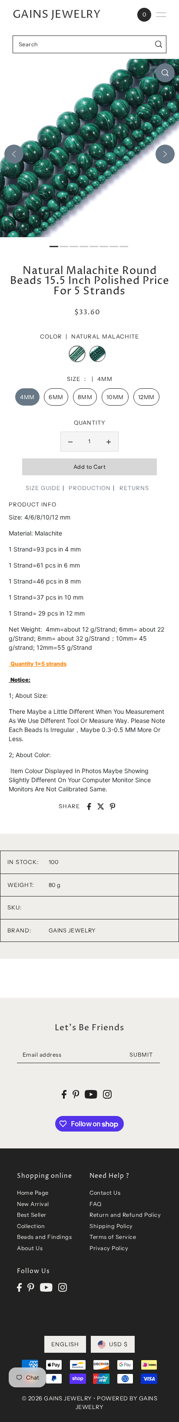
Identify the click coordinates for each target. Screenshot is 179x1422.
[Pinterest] (30, 1287)
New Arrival (33, 1204)
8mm (85, 396)
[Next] (165, 154)
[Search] (158, 44)
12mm (146, 396)
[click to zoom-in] (165, 72)
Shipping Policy (111, 1226)
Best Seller (31, 1215)
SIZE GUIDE (43, 487)
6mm (56, 396)
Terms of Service (113, 1237)
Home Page (33, 1193)
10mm (115, 396)
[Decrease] (70, 441)
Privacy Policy (109, 1248)
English (65, 1344)
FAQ (96, 1204)
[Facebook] (19, 1287)
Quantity (90, 422)
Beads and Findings (44, 1237)
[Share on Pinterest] (112, 806)
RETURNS (134, 487)
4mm (27, 396)
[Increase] (108, 441)
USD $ (118, 1344)
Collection (31, 1226)
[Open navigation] (161, 15)
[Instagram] (62, 1287)
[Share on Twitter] (100, 806)
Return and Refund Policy (125, 1215)
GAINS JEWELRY (57, 14)
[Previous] (13, 154)
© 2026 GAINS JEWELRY (57, 1398)
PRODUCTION (90, 487)
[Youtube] (46, 1287)
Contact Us (105, 1193)
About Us (30, 1248)
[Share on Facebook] (89, 806)
